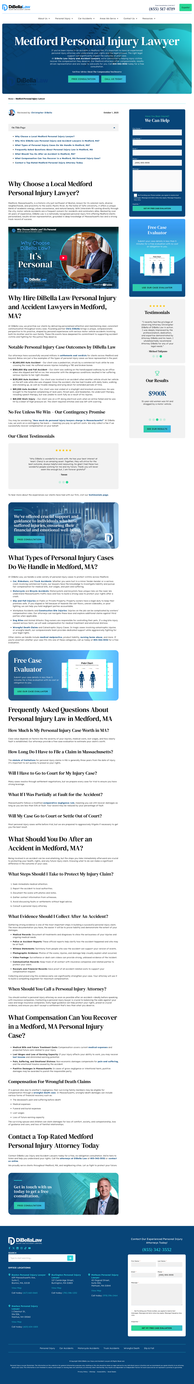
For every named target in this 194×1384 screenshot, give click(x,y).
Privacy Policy (83, 1372)
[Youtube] (29, 1248)
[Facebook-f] (9, 1248)
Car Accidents (85, 18)
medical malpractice (51, 637)
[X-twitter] (13, 1248)
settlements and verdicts (73, 355)
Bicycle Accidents (39, 591)
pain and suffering (108, 1061)
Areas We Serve (108, 18)
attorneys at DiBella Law (73, 1158)
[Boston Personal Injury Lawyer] (9, 1275)
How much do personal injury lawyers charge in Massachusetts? (68, 420)
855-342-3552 (120, 64)
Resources (147, 18)
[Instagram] (21, 1248)
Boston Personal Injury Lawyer (29, 1275)
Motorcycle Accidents (88, 1348)
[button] (60, 482)
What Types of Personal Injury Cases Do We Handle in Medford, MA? (52, 145)
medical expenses (98, 1047)
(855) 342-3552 (156, 1250)
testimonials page (98, 495)
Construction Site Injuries (53, 610)
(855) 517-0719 (162, 9)
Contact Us (129, 18)
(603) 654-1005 (30, 1326)
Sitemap (92, 1372)
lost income (19, 1057)
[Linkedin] (17, 1248)
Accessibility (101, 1372)
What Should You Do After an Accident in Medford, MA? (45, 154)
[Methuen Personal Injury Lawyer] (89, 1275)
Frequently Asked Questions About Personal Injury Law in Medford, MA (54, 149)
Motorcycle (19, 591)
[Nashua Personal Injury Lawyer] (9, 1306)
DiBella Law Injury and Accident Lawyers (77, 58)
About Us (42, 18)
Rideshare (23, 581)
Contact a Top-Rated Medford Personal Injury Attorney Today (49, 162)
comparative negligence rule (59, 803)
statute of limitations (23, 760)
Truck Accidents (42, 581)
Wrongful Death (132, 1348)
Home (11, 98)
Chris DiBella (73, 328)
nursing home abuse (91, 637)
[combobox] (37, 1258)
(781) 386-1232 (70, 1293)
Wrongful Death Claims (25, 627)
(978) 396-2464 (110, 1295)
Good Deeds (112, 1372)
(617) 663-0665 (30, 1293)
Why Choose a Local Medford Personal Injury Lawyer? (45, 136)
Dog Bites (18, 620)
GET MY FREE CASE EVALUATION (157, 208)
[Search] (70, 1258)
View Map (16, 1288)
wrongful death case (44, 1092)
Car (15, 581)
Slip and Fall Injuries (24, 600)
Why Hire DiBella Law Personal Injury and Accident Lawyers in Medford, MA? (57, 141)
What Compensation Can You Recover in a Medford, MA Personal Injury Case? (57, 158)
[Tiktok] (25, 1248)
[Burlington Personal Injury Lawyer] (49, 1275)
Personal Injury (62, 18)
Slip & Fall (149, 1348)
